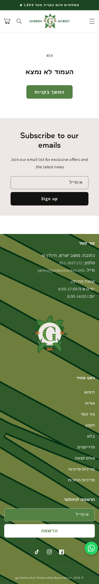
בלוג (91, 436)
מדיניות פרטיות (81, 469)
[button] (92, 21)
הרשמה (49, 531)
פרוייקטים (86, 446)
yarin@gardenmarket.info (61, 270)
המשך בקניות (49, 92)
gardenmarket (25, 578)
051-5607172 (71, 263)
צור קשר (88, 414)
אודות (90, 403)
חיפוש (89, 392)
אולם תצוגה (85, 458)
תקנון (90, 425)
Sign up (49, 199)
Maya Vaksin (63, 578)
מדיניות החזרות (81, 479)
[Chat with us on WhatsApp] (91, 548)
